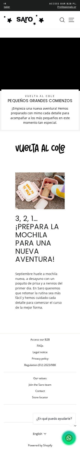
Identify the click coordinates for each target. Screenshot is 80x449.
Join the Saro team (40, 384)
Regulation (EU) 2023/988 (40, 365)
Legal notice (40, 352)
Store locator (40, 397)
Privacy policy (40, 358)
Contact (40, 391)
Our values (40, 378)
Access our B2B (40, 339)
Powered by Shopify (40, 445)
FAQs (40, 345)
